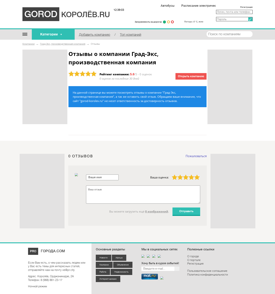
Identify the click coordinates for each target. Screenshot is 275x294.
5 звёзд (194, 174)
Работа (103, 272)
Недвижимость (121, 272)
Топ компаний (130, 35)
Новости (104, 258)
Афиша (119, 258)
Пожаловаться (196, 156)
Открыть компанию (191, 76)
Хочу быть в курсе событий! (160, 263)
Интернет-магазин (108, 279)
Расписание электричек (198, 5)
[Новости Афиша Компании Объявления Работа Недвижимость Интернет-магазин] (24, 34)
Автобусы (168, 5)
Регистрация (246, 7)
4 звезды (189, 174)
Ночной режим (37, 286)
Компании (28, 43)
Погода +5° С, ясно (193, 22)
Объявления (123, 265)
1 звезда (172, 174)
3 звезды (183, 174)
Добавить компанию (94, 35)
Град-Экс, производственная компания (62, 43)
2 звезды (178, 174)
